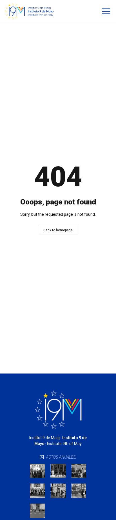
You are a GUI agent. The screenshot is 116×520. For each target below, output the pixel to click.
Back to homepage (58, 230)
